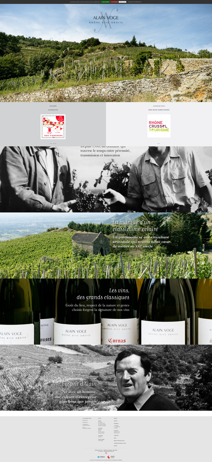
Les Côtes (99, 436)
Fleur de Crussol (101, 433)
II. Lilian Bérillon (117, 426)
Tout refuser (114, 1)
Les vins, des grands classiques (87, 428)
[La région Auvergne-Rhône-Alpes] (101, 456)
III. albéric (116, 427)
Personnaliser (122, 1)
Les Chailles (100, 422)
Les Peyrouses (100, 440)
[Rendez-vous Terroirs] (110, 456)
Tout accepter (105, 1)
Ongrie (99, 430)
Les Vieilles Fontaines (102, 424)
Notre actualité (116, 431)
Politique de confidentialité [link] (134, 1)
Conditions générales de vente (120, 443)
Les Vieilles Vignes (101, 423)
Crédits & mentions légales (119, 440)
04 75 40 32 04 (100, 451)
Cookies (115, 445)
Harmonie (100, 429)
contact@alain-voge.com (109, 451)
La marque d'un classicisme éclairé (86, 425)
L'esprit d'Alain (85, 422)
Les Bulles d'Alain (101, 431)
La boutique (116, 435)
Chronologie (85, 420)
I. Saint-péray (116, 425)
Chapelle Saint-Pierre (102, 425)
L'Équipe (115, 418)
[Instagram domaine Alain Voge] (106, 453)
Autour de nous (117, 432)
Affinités (115, 420)
